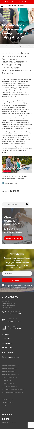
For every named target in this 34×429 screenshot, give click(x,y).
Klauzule (4, 406)
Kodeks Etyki (5, 380)
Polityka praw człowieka (8, 386)
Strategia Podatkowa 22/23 (9, 368)
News (14, 46)
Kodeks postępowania (8, 383)
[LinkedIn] (18, 191)
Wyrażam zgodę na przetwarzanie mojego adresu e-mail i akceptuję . (18, 286)
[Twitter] (14, 191)
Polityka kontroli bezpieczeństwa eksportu (13, 389)
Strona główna (6, 46)
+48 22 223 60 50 (14, 314)
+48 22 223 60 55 (14, 321)
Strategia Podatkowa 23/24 (9, 365)
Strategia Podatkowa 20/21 (9, 374)
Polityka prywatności (7, 399)
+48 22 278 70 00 (14, 329)
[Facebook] (11, 191)
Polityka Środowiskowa (8, 377)
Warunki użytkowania (7, 402)
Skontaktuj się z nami (13, 238)
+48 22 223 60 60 (13, 232)
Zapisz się (15, 280)
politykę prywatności (20, 287)
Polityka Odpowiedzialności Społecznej (12, 392)
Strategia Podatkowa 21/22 (9, 371)
